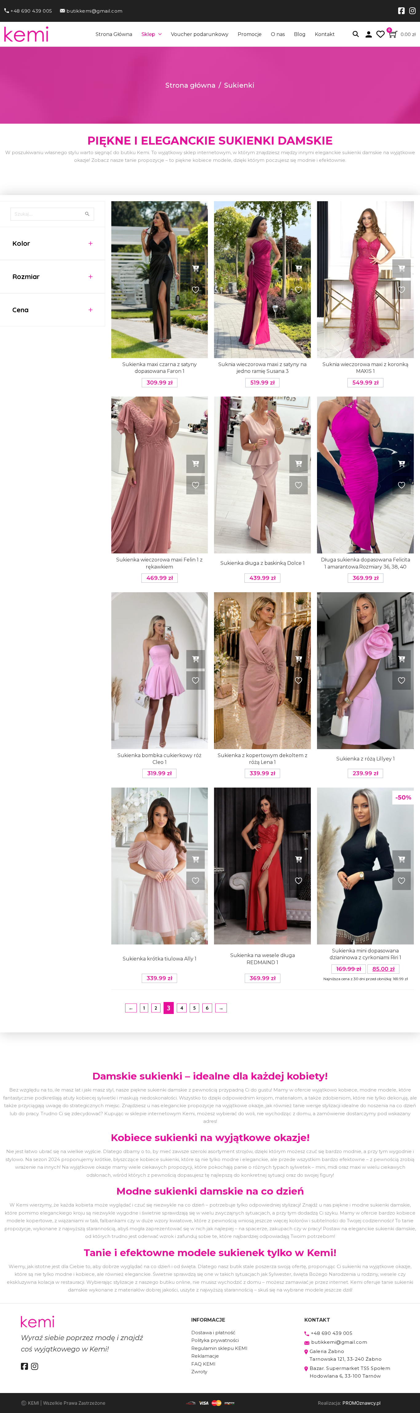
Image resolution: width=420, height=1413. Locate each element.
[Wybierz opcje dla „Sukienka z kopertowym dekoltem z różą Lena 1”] (298, 659)
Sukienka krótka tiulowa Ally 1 (159, 959)
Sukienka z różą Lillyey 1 (365, 759)
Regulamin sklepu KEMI (219, 1348)
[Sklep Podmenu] (160, 34)
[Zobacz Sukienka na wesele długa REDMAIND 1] (262, 866)
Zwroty (199, 1372)
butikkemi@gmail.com (94, 11)
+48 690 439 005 (31, 11)
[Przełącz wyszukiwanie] (355, 34)
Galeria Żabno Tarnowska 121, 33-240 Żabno (346, 1355)
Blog (300, 34)
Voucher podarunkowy (199, 34)
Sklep (148, 34)
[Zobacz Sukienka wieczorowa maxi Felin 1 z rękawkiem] (159, 475)
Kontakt (325, 34)
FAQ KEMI (203, 1364)
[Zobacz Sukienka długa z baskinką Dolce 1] (262, 475)
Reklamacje (205, 1356)
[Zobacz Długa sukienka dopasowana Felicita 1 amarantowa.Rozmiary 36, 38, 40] (365, 475)
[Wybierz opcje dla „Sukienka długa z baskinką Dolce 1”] (298, 464)
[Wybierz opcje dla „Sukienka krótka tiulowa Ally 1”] (195, 859)
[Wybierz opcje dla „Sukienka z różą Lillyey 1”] (401, 659)
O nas (278, 34)
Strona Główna (114, 34)
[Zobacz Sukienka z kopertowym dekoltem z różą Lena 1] (262, 670)
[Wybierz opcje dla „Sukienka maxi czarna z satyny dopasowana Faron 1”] (195, 268)
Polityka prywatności (215, 1340)
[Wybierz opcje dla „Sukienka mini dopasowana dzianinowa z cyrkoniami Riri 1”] (401, 859)
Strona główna (190, 85)
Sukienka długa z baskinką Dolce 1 (262, 563)
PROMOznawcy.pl (362, 1403)
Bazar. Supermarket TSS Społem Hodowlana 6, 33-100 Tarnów (350, 1372)
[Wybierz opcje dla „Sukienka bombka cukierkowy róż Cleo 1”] (195, 659)
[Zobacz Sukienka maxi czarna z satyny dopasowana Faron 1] (159, 279)
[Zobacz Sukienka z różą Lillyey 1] (365, 670)
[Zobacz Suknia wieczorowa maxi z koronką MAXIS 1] (365, 279)
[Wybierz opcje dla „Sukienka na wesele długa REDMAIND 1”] (298, 859)
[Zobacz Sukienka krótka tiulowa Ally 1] (159, 866)
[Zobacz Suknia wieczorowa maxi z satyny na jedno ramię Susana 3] (262, 279)
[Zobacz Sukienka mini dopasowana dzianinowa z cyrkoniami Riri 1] (365, 866)
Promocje (250, 34)
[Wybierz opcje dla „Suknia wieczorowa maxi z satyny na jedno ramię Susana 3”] (298, 268)
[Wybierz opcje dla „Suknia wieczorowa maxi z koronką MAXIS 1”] (401, 268)
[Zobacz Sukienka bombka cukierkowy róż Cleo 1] (159, 670)
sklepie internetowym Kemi (162, 1113)
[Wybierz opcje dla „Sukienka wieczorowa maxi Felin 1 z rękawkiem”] (195, 464)
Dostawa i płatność (213, 1332)
